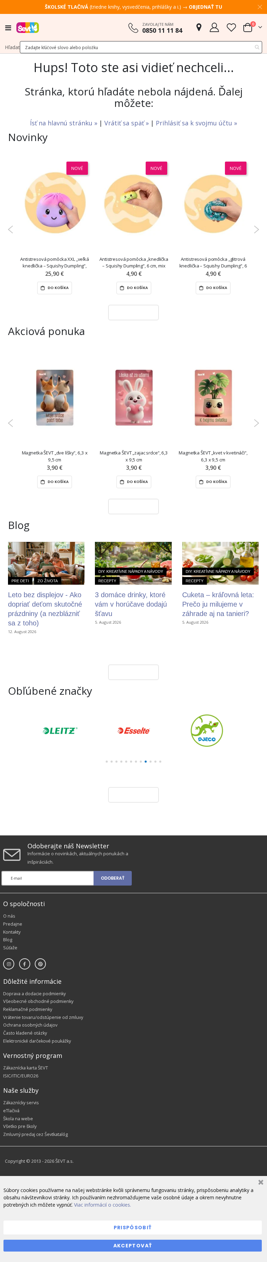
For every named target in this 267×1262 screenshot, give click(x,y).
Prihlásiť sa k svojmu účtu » (196, 123)
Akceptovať (132, 1245)
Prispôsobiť (133, 1227)
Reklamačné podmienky (27, 1009)
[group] (60, 731)
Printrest (40, 963)
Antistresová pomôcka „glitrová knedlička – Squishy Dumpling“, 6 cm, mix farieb (213, 263)
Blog (7, 940)
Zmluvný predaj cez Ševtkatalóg (35, 1134)
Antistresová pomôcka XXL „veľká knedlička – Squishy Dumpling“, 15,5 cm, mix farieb (54, 263)
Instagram (8, 963)
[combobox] (141, 47)
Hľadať (12, 47)
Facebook (24, 963)
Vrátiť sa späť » (127, 123)
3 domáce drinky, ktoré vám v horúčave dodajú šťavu (131, 604)
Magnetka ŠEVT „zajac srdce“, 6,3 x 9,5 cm (134, 456)
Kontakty (12, 932)
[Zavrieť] (260, 1183)
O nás (9, 916)
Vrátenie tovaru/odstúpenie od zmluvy (43, 1017)
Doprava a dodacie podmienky (34, 994)
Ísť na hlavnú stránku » (64, 123)
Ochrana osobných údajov (30, 1025)
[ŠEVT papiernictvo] (27, 27)
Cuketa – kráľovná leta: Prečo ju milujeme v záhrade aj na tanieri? (218, 604)
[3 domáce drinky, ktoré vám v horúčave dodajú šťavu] (133, 563)
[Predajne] (199, 27)
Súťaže (10, 948)
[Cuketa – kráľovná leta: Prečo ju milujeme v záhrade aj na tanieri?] (220, 563)
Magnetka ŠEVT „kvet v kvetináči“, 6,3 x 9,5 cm (213, 456)
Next (256, 229)
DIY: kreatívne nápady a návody (130, 571)
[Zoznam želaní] (231, 27)
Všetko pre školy (20, 1126)
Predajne (12, 924)
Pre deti (20, 581)
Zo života (48, 581)
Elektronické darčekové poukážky (37, 1041)
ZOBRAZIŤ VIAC (132, 312)
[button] (107, 762)
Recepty (107, 581)
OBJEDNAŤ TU (205, 6)
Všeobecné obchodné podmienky (38, 1001)
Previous (10, 229)
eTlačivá (11, 1111)
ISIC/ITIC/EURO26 (20, 1076)
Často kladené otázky (25, 1033)
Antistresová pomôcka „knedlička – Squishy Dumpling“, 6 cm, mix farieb (133, 263)
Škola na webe (18, 1119)
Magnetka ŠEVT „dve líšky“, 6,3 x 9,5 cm (55, 456)
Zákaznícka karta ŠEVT (25, 1068)
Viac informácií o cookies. (102, 1204)
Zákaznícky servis (21, 1103)
